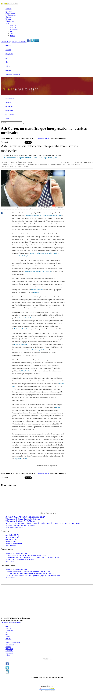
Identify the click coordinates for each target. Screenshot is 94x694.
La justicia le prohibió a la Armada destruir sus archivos (26, 555)
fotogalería (9, 54)
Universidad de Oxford (22, 344)
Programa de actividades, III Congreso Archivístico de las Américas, (30, 573)
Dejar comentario (7, 480)
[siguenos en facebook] (29, 42)
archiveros (9, 106)
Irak (25, 458)
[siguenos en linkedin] (37, 42)
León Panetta (7, 164)
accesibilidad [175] (12, 535)
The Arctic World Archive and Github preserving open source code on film (33, 575)
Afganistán (18, 458)
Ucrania (36, 292)
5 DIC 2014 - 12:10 (26, 162)
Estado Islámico (37, 289)
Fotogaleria (14, 29)
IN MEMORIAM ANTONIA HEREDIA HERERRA (25, 517)
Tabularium (10, 21)
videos (8, 66)
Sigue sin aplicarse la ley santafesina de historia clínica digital (28, 571)
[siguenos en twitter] (33, 42)
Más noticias (10, 561)
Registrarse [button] (12, 42)
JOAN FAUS (4, 162)
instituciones (10, 98)
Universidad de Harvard (22, 329)
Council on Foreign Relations (37, 350)
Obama (58, 407)
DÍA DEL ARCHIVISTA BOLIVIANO (20, 559)
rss (6, 58)
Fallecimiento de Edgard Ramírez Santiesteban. (23, 519)
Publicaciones (10, 15)
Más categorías (11, 545)
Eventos (8, 19)
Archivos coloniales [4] (14, 543)
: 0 (43, 138)
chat (7, 62)
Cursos (8, 17)
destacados (9, 110)
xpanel (11, 622)
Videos (12, 36)
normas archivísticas (13, 74)
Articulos (9, 11)
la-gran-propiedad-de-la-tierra (16, 553)
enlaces (8, 70)
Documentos (10, 13)
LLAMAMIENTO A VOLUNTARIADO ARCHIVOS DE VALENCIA (32, 557)
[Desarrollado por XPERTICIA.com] (47, 691)
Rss (11, 31)
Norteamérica (7, 167)
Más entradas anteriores (14, 527)
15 (92, 162)
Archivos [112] (11, 541)
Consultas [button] (4, 42)
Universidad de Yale (24, 318)
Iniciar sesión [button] (21, 42)
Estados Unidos (74, 164)
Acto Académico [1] (13, 537)
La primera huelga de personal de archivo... (21, 525)
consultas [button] (4, 622)
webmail (18, 622)
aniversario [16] (11, 539)
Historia (13, 27)
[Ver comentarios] (76, 162)
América (26, 167)
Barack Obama (20, 164)
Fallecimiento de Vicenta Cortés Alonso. (20, 521)
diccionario (10, 114)
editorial (8, 45)
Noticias (8, 9)
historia (8, 50)
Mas (7, 23)
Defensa (18, 167)
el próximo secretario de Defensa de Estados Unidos (42, 215)
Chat (12, 34)
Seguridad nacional (58, 164)
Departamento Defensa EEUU (38, 164)
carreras (8, 102)
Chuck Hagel (65, 162)
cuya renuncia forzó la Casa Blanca (38, 271)
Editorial (13, 25)
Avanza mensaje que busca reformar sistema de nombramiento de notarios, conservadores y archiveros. (43, 523)
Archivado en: (84, 162)
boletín (8, 118)
